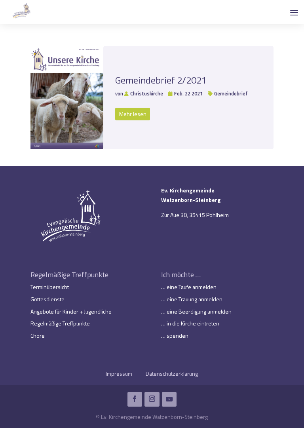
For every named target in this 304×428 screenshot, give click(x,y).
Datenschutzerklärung (172, 373)
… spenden (174, 335)
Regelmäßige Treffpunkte (60, 323)
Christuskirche (146, 93)
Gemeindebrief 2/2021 (161, 80)
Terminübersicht (49, 287)
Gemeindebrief (231, 93)
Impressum (119, 373)
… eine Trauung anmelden (191, 299)
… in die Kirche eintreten (190, 323)
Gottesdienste (47, 299)
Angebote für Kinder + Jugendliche (71, 311)
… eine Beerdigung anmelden (196, 311)
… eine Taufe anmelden (189, 287)
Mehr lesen (132, 114)
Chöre (37, 335)
